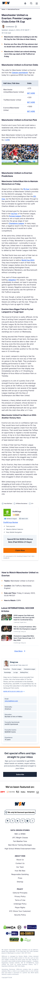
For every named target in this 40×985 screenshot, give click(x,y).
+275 (7, 140)
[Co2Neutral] (25, 940)
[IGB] (30, 927)
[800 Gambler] (27, 933)
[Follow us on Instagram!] (22, 821)
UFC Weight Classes (20, 838)
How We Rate (20, 871)
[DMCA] (9, 927)
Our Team (20, 867)
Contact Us (20, 863)
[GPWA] (14, 940)
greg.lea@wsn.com (11, 701)
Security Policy (20, 915)
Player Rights (20, 907)
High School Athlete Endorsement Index (20, 849)
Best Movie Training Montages (20, 845)
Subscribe (20, 774)
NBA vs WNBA (20, 834)
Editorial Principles (20, 893)
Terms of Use (20, 900)
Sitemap (20, 882)
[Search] (31, 3)
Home (3, 9)
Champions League (16, 223)
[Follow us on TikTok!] (32, 821)
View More (18, 651)
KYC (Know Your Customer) (20, 911)
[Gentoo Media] (12, 933)
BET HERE (31, 93)
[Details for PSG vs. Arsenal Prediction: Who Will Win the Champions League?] (6, 629)
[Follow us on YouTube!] (17, 821)
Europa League (15, 216)
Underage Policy (20, 904)
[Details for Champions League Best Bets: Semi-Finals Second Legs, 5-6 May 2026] (6, 640)
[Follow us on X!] (13, 821)
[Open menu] (36, 3)
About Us (20, 860)
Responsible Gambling (20, 874)
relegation (12, 280)
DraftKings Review (10, 522)
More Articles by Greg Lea (13, 691)
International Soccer (13, 9)
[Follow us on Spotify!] (27, 821)
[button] (36, 3)
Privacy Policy (20, 896)
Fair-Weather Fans (20, 841)
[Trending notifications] (25, 3)
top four (14, 214)
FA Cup (26, 189)
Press (20, 878)
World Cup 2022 (27, 260)
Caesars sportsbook (20, 73)
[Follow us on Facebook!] (8, 821)
